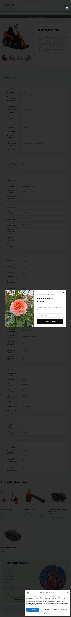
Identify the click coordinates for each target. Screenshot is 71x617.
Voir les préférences (60, 610)
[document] (35, 308)
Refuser (46, 610)
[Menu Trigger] (67, 8)
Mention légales (48, 613)
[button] (67, 593)
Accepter (33, 610)
